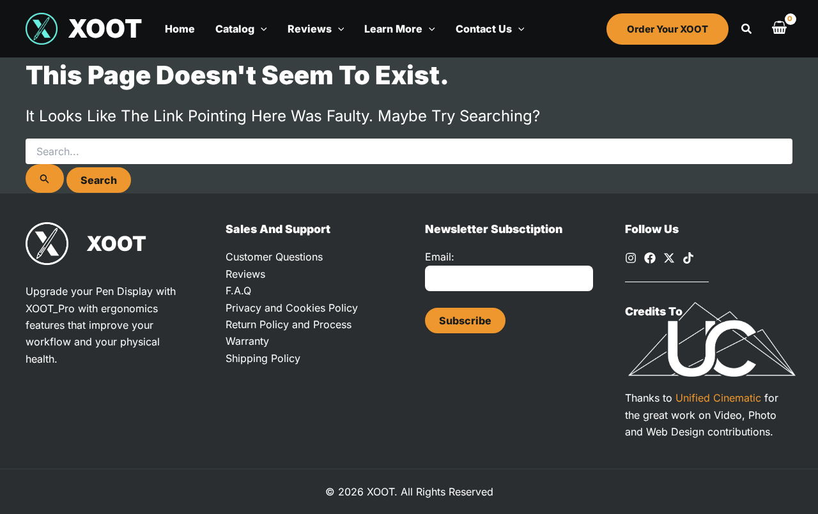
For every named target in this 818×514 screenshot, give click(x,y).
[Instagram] (631, 258)
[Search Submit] (45, 178)
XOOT (105, 28)
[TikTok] (688, 258)
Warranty (247, 341)
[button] (260, 28)
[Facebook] (650, 258)
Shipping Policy (263, 358)
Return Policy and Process (288, 324)
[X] (669, 258)
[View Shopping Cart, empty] (779, 29)
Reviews (245, 274)
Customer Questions (274, 256)
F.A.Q (238, 290)
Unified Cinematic (718, 397)
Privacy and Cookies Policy (292, 307)
